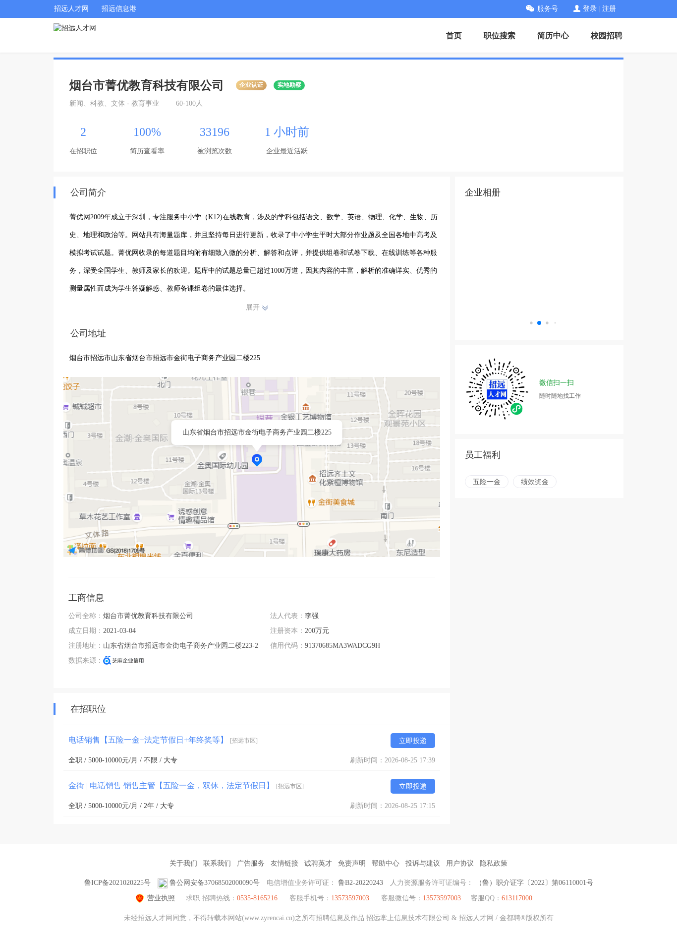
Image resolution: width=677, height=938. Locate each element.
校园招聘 (606, 35)
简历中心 (553, 35)
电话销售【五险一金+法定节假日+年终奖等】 (163, 740)
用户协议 (460, 863)
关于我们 (183, 863)
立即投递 (413, 741)
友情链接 (284, 863)
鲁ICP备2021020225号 (117, 882)
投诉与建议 (422, 863)
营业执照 (161, 898)
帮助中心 (385, 863)
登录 (590, 8)
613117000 (517, 898)
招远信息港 (119, 8)
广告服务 (251, 863)
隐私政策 (494, 863)
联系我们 (217, 863)
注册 (609, 8)
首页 (454, 35)
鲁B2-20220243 (360, 882)
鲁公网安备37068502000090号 (214, 882)
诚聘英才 (318, 863)
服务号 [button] (547, 8)
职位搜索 (499, 35)
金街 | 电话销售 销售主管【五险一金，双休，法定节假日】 (186, 785)
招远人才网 (71, 8)
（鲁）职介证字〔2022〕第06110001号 (534, 882)
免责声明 (352, 863)
